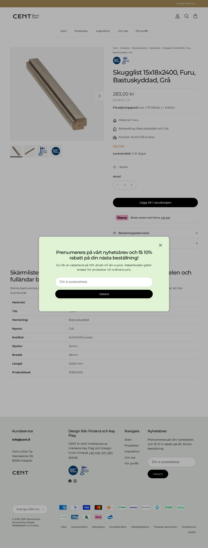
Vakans (104, 294)
